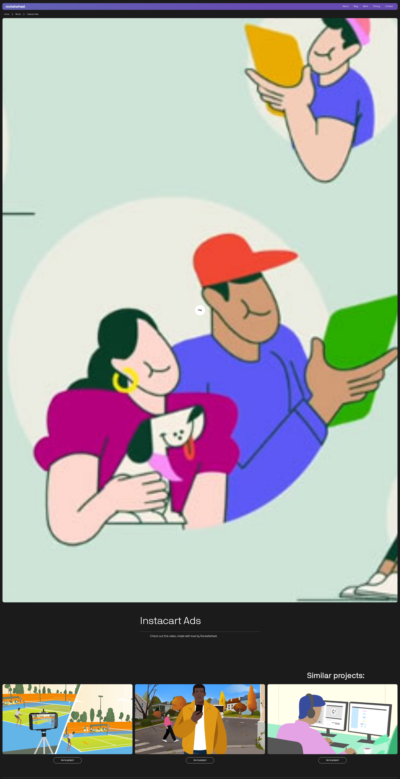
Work (365, 6)
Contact (389, 6)
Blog (356, 6)
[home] (102, 6)
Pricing (376, 6)
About (346, 6)
